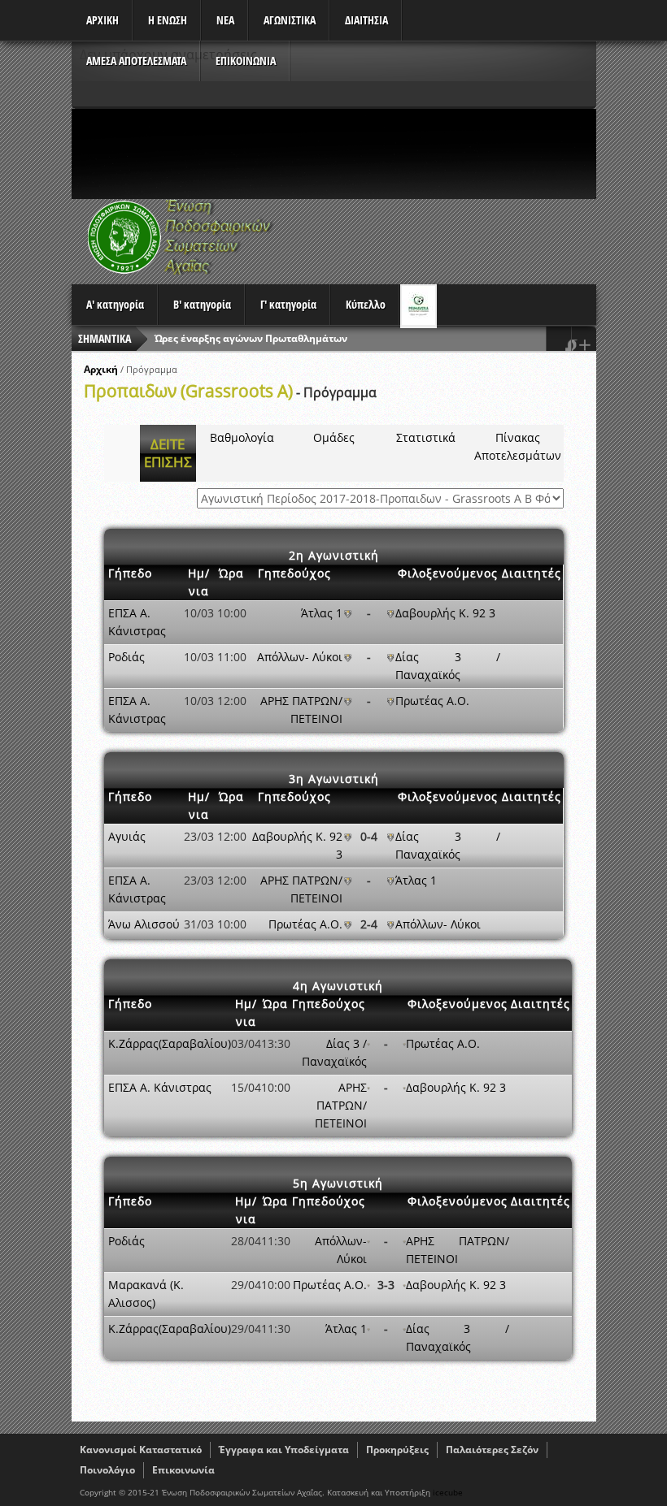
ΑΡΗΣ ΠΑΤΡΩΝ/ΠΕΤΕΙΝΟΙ (341, 1105)
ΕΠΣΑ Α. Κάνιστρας (159, 1087)
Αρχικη (102, 20)
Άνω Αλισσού (144, 924)
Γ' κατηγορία (288, 304)
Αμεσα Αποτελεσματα (136, 60)
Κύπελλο (366, 304)
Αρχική (101, 369)
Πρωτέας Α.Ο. (432, 700)
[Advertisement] (368, 153)
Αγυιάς (127, 836)
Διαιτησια (366, 20)
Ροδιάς (126, 656)
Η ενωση (167, 20)
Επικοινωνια (246, 60)
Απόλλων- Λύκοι (299, 656)
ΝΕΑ (225, 20)
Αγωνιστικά (290, 20)
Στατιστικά (426, 437)
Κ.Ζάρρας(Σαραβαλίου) (169, 1043)
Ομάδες (334, 437)
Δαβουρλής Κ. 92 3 (445, 613)
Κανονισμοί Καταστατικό (141, 1449)
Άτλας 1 (321, 613)
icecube (448, 1492)
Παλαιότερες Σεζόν (492, 1449)
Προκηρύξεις (397, 1449)
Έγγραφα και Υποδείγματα (284, 1449)
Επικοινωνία (183, 1470)
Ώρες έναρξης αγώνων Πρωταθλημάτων (251, 338)
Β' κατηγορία (202, 304)
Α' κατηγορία (115, 304)
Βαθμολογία (242, 437)
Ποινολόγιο (107, 1470)
